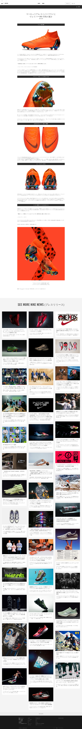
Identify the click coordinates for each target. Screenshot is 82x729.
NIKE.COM (53, 220)
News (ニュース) (38, 719)
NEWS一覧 (67, 3)
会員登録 (20, 722)
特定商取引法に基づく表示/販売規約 (40, 723)
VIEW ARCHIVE (41, 713)
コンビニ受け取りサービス (23, 723)
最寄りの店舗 (21, 719)
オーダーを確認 (29, 719)
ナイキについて (38, 718)
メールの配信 (21, 720)
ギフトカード (21, 718)
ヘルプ (29, 718)
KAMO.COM (58, 220)
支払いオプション (30, 723)
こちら (22, 288)
